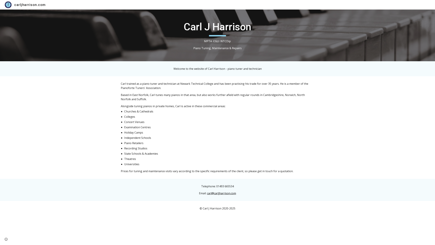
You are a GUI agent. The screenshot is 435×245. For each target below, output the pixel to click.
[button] (6, 239)
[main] (217, 35)
